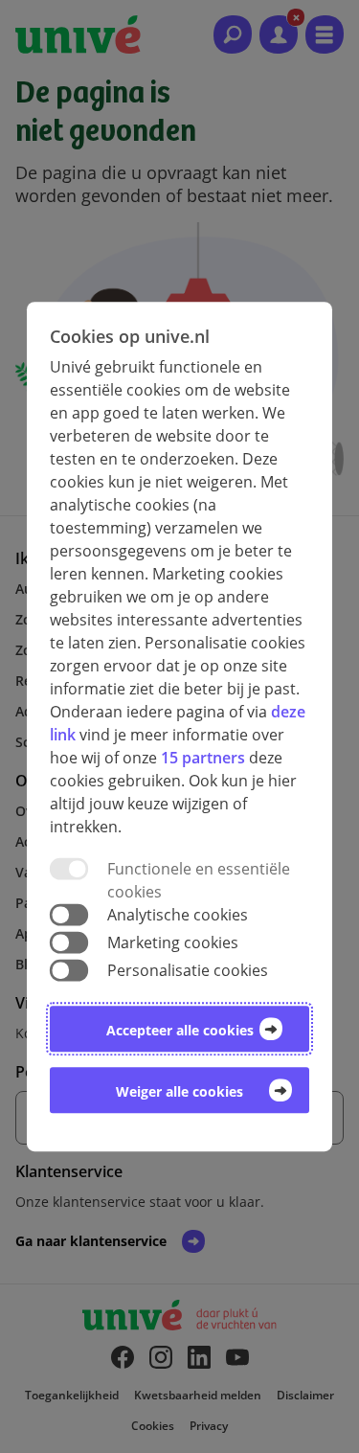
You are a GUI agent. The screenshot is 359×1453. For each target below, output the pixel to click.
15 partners (203, 757)
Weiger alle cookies (179, 1091)
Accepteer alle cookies (180, 1030)
